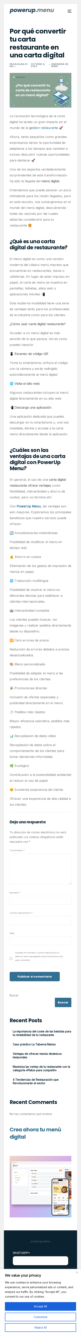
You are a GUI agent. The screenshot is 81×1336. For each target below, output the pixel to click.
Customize (40, 1317)
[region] (40, 1302)
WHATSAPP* (21, 1252)
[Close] (77, 1272)
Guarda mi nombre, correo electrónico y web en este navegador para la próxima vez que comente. (39, 956)
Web (12, 933)
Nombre (15, 892)
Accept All (40, 1306)
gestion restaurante (43, 128)
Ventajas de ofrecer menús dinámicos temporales (37, 1055)
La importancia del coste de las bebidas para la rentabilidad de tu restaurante (42, 1033)
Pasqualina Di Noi (19, 65)
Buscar (14, 995)
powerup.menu (40, 1241)
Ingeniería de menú (59, 65)
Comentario (17, 850)
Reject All (41, 1327)
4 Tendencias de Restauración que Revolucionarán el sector (36, 1081)
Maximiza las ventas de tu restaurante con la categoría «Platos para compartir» (41, 1068)
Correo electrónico (21, 913)
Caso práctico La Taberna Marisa (34, 1044)
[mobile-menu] (69, 11)
